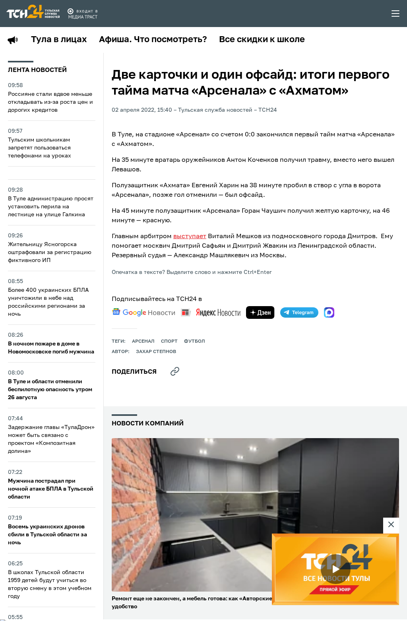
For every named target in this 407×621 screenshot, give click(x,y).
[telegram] (299, 312)
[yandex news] (210, 312)
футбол (194, 341)
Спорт (169, 341)
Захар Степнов (156, 351)
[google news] (143, 312)
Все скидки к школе (262, 39)
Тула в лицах (59, 39)
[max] (329, 312)
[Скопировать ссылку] (175, 371)
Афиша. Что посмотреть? (153, 39)
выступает (189, 236)
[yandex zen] (260, 312)
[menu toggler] (396, 13)
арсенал (143, 341)
